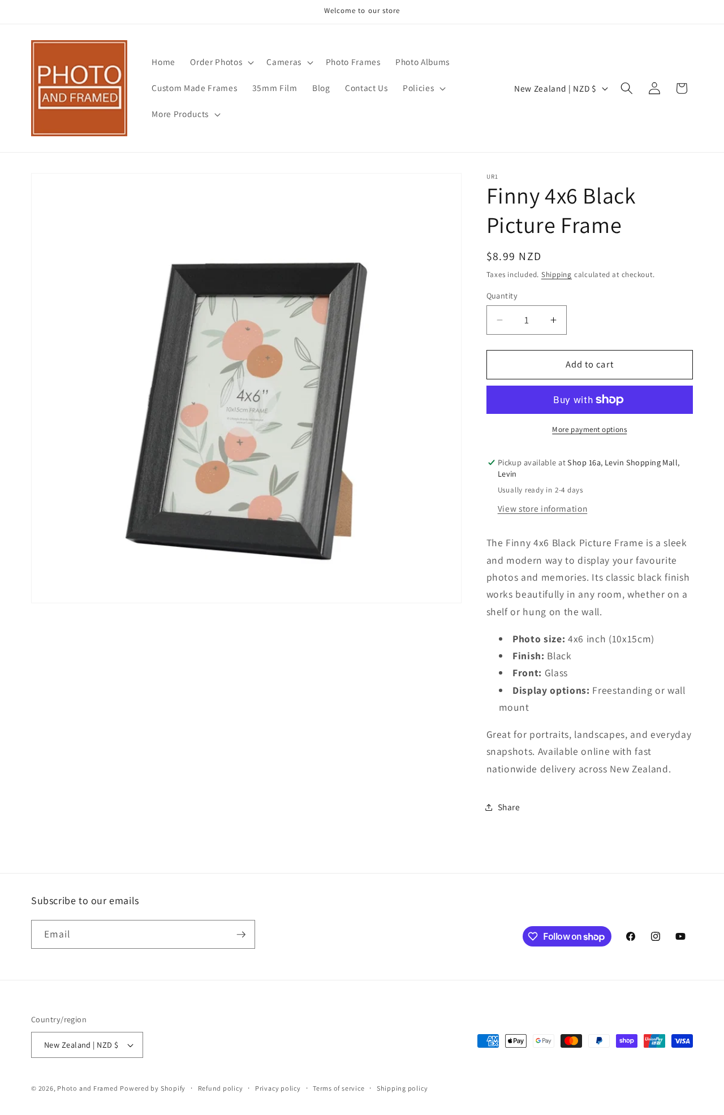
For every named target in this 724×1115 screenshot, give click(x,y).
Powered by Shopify (153, 1088)
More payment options (589, 429)
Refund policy (220, 1088)
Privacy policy (278, 1088)
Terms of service (338, 1088)
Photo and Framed (87, 1088)
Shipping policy (402, 1088)
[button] (221, 62)
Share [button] (509, 807)
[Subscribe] (241, 934)
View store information (543, 508)
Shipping (556, 274)
